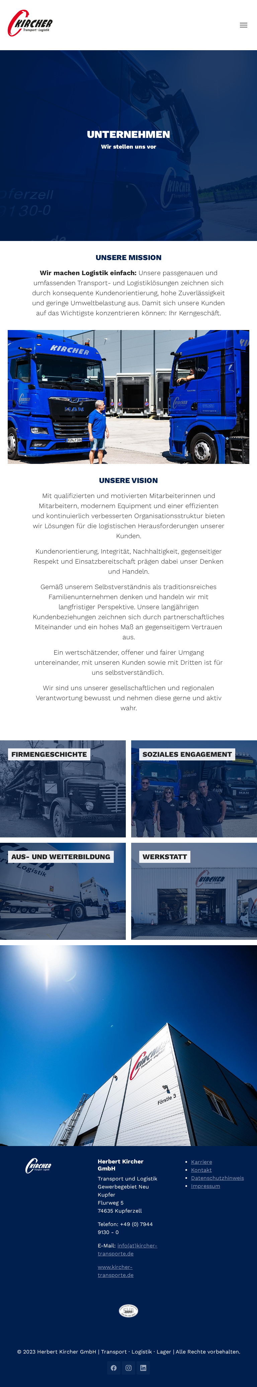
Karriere (201, 1162)
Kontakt (201, 1170)
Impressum (205, 1186)
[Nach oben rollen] (242, 1372)
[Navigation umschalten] (243, 25)
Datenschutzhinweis (217, 1178)
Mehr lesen (17, 746)
